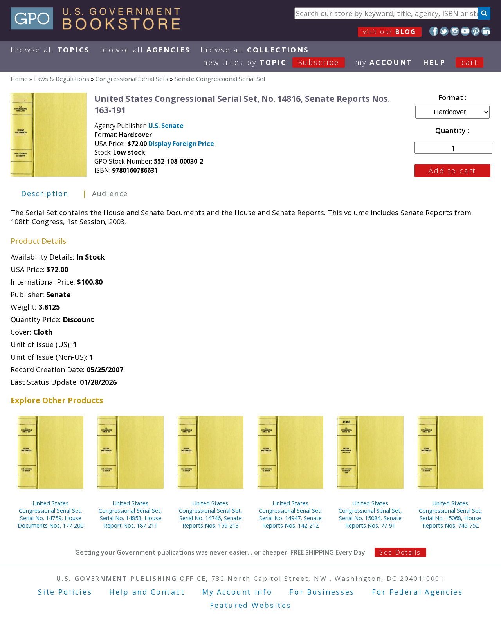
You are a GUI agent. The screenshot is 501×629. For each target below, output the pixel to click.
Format (451, 97)
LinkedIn (485, 31)
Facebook (433, 31)
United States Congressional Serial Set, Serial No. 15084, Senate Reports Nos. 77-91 (370, 514)
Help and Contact (147, 592)
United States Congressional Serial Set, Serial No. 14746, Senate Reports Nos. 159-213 (210, 514)
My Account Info (237, 592)
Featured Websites (251, 605)
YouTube (465, 31)
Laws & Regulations (61, 79)
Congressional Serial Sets (132, 79)
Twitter (444, 31)
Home (19, 79)
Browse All (50, 49)
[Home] (99, 27)
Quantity (451, 130)
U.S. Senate (166, 125)
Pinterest (475, 31)
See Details (400, 552)
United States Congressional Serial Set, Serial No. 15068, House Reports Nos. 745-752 (450, 514)
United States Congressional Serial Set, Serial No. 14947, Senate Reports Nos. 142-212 (290, 514)
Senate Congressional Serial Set (220, 79)
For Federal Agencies (417, 592)
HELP (434, 62)
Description (44, 193)
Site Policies (65, 592)
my (384, 62)
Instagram (454, 31)
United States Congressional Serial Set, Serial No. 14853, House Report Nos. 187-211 (130, 514)
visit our (389, 31)
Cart (469, 62)
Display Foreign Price (181, 143)
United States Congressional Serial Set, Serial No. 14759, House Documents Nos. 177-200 (50, 514)
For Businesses (322, 592)
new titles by (271, 62)
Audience (110, 193)
